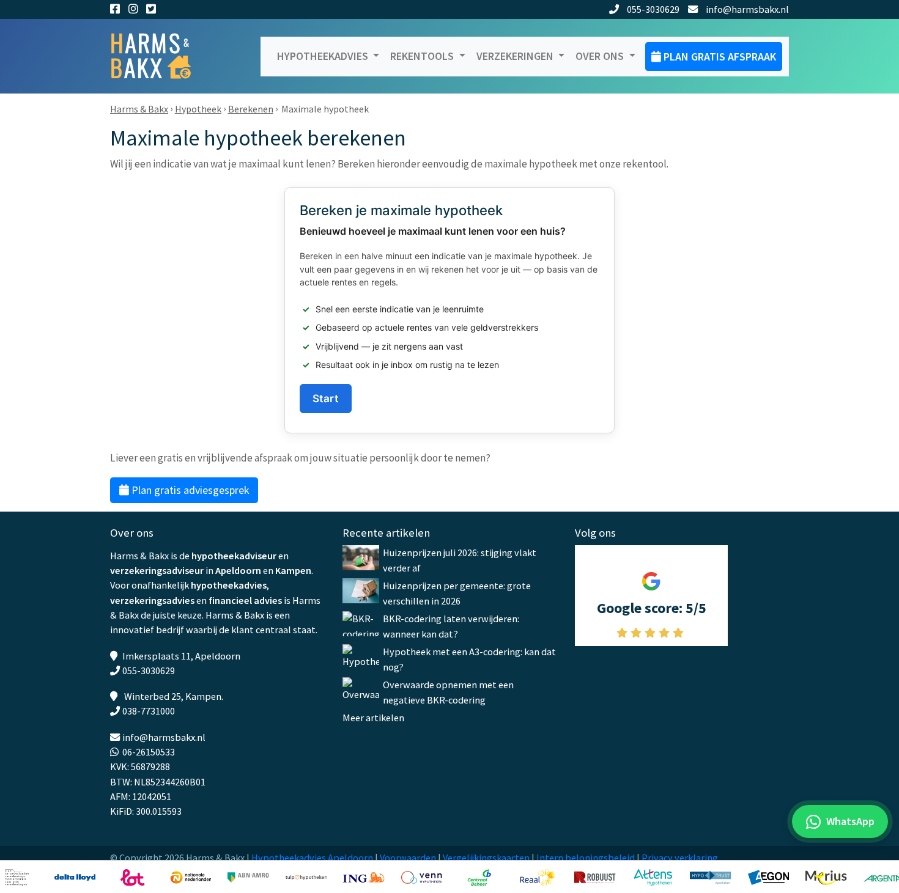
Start (326, 398)
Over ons (600, 56)
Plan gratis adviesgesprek (189, 490)
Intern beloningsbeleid (585, 857)
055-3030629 (653, 9)
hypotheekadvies (229, 585)
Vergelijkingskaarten (486, 857)
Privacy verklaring (680, 857)
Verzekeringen (516, 56)
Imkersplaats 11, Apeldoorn (181, 656)
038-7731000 (148, 711)
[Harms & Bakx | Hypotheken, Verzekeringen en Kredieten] (159, 56)
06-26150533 (148, 752)
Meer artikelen (373, 717)
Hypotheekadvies (324, 56)
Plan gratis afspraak (718, 57)
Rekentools (423, 56)
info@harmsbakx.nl (747, 9)
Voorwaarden (408, 857)
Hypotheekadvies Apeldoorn (312, 857)
